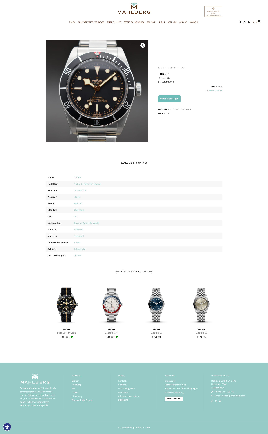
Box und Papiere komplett (86, 223)
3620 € (77, 197)
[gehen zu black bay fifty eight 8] (66, 305)
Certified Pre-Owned (172, 68)
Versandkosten (215, 90)
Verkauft (78, 203)
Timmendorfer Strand (82, 400)
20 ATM (77, 255)
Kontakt (122, 381)
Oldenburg (79, 210)
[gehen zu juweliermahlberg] (244, 22)
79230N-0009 (80, 190)
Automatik (79, 236)
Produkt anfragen (169, 98)
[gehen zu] (254, 22)
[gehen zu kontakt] (249, 22)
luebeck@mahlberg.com (233, 395)
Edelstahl (78, 229)
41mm (77, 242)
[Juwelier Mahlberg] (133, 12)
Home (160, 68)
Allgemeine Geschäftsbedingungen (181, 388)
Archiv (184, 68)
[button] (142, 45)
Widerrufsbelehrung (174, 392)
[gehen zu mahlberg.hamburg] (240, 22)
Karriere (122, 384)
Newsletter (123, 392)
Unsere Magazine (126, 388)
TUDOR (163, 74)
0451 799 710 (228, 391)
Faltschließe (80, 249)
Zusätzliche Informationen (134, 163)
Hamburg (76, 384)
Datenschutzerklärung (175, 384)
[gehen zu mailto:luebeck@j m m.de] (220, 401)
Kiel (73, 388)
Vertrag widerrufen (173, 399)
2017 (76, 216)
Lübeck (75, 392)
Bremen (75, 381)
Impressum (170, 381)
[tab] (134, 163)
